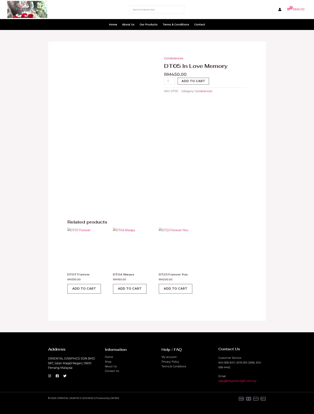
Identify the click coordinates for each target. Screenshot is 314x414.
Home (113, 24)
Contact (199, 24)
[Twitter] (65, 376)
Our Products (149, 24)
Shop (108, 361)
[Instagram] (49, 376)
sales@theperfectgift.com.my (237, 381)
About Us (128, 24)
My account (169, 357)
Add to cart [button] (84, 288)
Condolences (173, 58)
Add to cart (193, 81)
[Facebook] (57, 376)
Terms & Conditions (176, 24)
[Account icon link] (279, 9)
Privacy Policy (170, 361)
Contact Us (112, 371)
